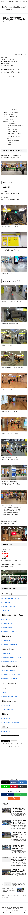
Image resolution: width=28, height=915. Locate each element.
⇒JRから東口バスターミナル (9, 696)
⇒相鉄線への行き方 (6, 627)
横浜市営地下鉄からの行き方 (11, 112)
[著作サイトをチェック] (7, 794)
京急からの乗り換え (12, 129)
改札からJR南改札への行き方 (12, 116)
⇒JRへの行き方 (5, 619)
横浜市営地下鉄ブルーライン (8, 743)
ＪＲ (23, 743)
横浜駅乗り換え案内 (9, 121)
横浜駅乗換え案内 (6, 741)
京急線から (10, 142)
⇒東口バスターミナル (7, 709)
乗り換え (14, 741)
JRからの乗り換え (12, 123)
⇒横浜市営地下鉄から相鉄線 (9, 678)
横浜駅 (18, 743)
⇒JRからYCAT (5, 692)
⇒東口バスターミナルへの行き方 (10, 722)
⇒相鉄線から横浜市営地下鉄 (9, 661)
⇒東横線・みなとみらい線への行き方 (11, 674)
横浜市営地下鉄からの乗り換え (15, 134)
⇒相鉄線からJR (5, 653)
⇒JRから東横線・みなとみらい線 (10, 598)
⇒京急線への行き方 (6, 623)
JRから (9, 138)
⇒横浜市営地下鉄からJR (8, 670)
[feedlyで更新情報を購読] (20, 794)
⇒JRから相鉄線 (5, 602)
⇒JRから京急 (5, 610)
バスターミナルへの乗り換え (13, 136)
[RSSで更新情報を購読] (14, 798)
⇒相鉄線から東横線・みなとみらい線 (11, 657)
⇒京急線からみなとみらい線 (9, 644)
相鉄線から (10, 144)
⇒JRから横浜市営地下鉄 (8, 606)
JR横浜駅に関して (8, 119)
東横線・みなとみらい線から (15, 140)
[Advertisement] (14, 38)
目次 (12, 109)
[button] (22, 786)
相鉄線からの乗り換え (13, 131)
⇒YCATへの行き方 (6, 705)
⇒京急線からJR (5, 640)
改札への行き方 (9, 114)
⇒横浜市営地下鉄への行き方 (9, 631)
